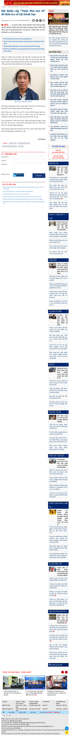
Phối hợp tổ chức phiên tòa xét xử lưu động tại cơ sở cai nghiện (58, 278)
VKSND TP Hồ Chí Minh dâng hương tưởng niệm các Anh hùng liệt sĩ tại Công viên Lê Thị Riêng (58, 196)
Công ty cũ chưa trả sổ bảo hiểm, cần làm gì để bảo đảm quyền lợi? (58, 495)
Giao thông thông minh (19, 736)
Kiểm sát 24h (53, 163)
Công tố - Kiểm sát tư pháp (9, 7)
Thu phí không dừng (33, 736)
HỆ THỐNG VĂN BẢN (58, 146)
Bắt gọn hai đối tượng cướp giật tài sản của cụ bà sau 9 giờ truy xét (22, 196)
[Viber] (40, 20)
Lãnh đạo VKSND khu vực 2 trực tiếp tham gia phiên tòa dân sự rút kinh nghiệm (59, 137)
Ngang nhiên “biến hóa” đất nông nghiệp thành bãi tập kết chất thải (58, 479)
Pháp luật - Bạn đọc (56, 456)
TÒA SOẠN (11, 712)
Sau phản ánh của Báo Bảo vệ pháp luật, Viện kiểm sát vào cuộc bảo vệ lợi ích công (58, 637)
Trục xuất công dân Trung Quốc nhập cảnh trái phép (18, 191)
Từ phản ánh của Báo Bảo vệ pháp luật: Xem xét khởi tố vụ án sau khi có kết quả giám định (58, 628)
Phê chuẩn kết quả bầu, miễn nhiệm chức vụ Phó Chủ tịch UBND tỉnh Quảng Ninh (58, 205)
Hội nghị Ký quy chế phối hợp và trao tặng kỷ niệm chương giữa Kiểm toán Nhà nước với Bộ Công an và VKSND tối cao (58, 30)
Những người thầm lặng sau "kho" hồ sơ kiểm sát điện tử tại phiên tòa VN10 (58, 286)
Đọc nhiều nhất (55, 52)
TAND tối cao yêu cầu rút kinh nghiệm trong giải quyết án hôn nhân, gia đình (58, 346)
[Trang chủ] (3, 712)
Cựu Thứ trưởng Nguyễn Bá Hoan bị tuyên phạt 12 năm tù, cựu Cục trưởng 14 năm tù (59, 102)
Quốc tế (45, 709)
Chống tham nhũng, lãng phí (58, 505)
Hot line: (50, 712)
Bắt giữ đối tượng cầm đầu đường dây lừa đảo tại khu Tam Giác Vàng (22, 199)
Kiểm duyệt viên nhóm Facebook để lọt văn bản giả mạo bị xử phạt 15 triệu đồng (23, 188)
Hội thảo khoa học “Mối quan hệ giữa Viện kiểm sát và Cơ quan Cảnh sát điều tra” (58, 338)
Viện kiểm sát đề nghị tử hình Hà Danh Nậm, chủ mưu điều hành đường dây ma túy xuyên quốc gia (59, 93)
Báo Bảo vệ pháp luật (56, 665)
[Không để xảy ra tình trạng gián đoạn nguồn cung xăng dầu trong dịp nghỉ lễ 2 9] (52, 369)
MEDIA (51, 11)
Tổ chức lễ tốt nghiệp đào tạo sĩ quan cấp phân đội (58, 433)
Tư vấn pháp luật (34, 705)
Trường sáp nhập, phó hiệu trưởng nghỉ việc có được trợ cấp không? (58, 586)
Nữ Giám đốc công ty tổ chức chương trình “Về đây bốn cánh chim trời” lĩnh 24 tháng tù (58, 294)
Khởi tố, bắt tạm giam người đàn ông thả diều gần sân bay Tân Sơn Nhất (62, 226)
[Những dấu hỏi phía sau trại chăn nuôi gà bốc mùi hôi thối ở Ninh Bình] (52, 617)
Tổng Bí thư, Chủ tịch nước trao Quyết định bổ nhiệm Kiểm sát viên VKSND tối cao (59, 68)
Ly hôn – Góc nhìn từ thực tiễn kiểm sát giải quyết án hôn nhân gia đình (62, 319)
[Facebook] (37, 20)
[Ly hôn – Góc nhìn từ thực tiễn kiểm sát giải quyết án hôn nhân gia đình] (52, 316)
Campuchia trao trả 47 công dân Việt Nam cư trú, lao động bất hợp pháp (62, 463)
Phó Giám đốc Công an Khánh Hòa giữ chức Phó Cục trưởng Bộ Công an (58, 187)
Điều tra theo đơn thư (21, 709)
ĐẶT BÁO (33, 712)
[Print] (33, 20)
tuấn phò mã (12, 143)
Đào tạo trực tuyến (46, 736)
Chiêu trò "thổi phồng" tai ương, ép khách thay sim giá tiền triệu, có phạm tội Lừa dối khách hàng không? (58, 602)
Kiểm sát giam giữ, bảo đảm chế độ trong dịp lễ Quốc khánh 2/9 (62, 171)
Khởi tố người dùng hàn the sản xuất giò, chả (58, 241)
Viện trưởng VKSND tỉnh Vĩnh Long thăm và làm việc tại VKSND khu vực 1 (59, 84)
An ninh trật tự (24, 7)
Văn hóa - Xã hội (55, 412)
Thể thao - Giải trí (62, 709)
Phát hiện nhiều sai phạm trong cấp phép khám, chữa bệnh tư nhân (58, 548)
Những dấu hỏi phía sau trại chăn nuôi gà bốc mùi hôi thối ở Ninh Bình (62, 619)
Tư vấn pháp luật (55, 564)
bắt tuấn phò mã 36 (24, 143)
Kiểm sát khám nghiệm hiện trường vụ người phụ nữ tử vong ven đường (58, 487)
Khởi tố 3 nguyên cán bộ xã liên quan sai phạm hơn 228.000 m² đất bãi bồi (58, 472)
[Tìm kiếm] (65, 712)
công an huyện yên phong (9, 146)
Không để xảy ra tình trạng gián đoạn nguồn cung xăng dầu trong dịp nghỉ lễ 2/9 (62, 373)
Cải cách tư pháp (55, 311)
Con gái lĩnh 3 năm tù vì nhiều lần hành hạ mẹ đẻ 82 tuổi (59, 128)
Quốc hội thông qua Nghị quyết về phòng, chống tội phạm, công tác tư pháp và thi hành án (59, 120)
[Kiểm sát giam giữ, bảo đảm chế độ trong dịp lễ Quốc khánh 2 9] (52, 168)
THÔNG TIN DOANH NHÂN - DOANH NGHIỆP (16, 672)
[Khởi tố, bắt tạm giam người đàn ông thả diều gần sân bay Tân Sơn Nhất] (52, 223)
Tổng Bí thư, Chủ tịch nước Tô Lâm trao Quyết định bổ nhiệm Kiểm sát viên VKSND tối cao (59, 58)
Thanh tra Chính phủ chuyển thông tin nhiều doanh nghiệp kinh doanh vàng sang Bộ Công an (62, 517)
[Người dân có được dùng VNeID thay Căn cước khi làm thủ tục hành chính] (52, 569)
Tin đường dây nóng (60, 702)
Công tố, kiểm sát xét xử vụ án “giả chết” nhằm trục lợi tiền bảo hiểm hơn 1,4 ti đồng (62, 268)
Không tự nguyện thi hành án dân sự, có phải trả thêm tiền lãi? (58, 593)
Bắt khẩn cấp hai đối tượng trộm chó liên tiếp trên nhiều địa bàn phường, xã (23, 202)
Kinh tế (51, 364)
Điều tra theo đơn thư (57, 611)
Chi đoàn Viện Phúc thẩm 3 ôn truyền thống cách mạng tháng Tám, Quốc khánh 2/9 (58, 440)
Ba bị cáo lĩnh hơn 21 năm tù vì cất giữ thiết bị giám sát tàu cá (58, 303)
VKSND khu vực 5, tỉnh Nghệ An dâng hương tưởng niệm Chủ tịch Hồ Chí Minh (58, 179)
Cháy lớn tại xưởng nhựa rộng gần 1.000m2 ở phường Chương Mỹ (58, 426)
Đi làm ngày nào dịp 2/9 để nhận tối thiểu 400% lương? (58, 579)
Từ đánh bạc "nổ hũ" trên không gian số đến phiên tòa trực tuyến (59, 76)
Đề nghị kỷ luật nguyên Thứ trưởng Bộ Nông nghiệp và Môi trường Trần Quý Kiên (58, 555)
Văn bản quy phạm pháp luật (58, 151)
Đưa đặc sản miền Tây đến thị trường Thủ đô (58, 397)
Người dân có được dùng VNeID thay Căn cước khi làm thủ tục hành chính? (62, 571)
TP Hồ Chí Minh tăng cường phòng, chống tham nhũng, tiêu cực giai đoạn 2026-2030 (58, 529)
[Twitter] (44, 20)
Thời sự (4, 701)
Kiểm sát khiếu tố (7, 709)
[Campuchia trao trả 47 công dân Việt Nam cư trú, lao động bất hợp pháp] (52, 461)
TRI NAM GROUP (7, 736)
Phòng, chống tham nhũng (34, 702)
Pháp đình (53, 260)
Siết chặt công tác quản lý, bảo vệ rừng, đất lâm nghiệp (62, 418)
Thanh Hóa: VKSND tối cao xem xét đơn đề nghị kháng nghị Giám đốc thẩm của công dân (58, 655)
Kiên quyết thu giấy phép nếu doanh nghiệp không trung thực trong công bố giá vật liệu (58, 355)
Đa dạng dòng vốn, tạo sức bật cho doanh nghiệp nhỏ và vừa (58, 404)
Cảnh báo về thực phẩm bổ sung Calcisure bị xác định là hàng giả (58, 382)
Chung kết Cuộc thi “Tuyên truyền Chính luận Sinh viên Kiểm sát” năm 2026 (59, 111)
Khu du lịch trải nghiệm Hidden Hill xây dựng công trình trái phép (58, 647)
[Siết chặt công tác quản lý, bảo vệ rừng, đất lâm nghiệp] (52, 417)
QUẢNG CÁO (22, 712)
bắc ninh (21, 146)
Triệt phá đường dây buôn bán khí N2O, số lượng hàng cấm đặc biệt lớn (58, 390)
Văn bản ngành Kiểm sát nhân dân (58, 157)
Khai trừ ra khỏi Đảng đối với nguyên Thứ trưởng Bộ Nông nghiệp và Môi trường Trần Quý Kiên (58, 539)
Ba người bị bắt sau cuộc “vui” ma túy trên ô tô (16, 194)
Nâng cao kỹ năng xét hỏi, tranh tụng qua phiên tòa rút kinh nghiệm (58, 329)
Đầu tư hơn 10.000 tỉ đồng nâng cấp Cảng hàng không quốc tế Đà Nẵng (58, 447)
